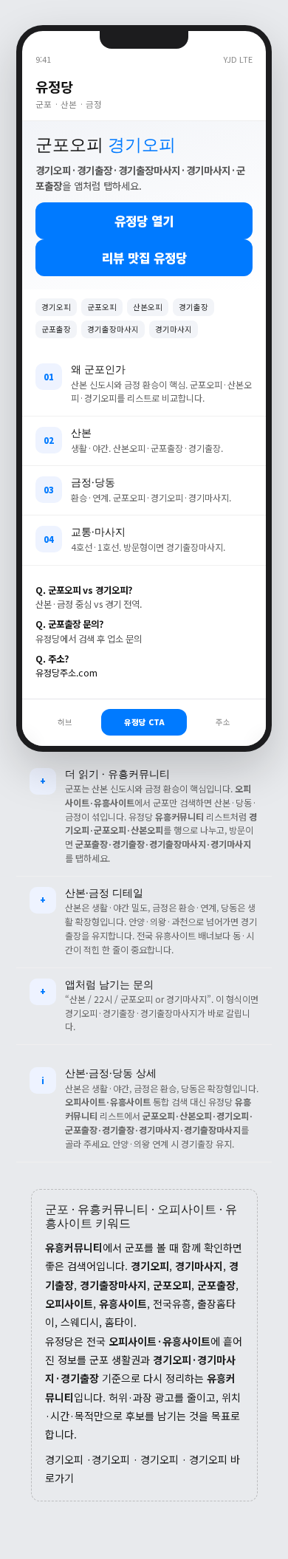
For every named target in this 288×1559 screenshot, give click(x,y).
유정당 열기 (144, 221)
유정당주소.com (66, 672)
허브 (65, 721)
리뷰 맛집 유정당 (144, 258)
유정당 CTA (144, 721)
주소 (223, 721)
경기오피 (64, 1459)
